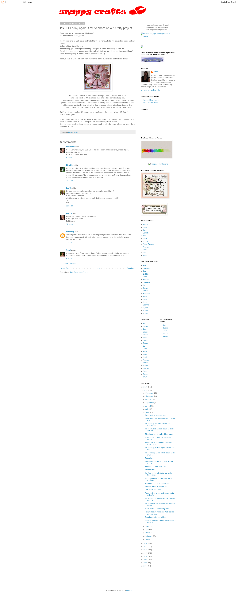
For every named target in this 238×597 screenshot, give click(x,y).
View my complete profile (150, 90)
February (149, 536)
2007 (146, 566)
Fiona (145, 227)
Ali (144, 323)
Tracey (145, 313)
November (149, 396)
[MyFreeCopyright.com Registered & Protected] (158, 36)
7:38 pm (69, 243)
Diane (145, 332)
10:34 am (69, 181)
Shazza (165, 334)
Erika (156, 72)
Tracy (145, 377)
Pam (145, 250)
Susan (145, 374)
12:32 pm (69, 206)
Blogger (129, 590)
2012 (146, 550)
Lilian (145, 239)
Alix (144, 265)
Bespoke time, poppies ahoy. (156, 415)
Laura (145, 302)
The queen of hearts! (153, 490)
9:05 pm (69, 259)
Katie (145, 296)
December (149, 393)
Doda (145, 277)
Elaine (145, 224)
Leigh (145, 357)
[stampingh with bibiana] (158, 164)
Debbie (146, 274)
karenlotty (70, 232)
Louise (145, 241)
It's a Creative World (150, 103)
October (148, 399)
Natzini (165, 328)
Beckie (145, 326)
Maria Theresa (148, 244)
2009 (146, 559)
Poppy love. (149, 458)
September (149, 403)
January (148, 539)
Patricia (69, 213)
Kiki (144, 236)
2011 (146, 553)
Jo (144, 346)
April (147, 530)
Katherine (146, 294)
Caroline (146, 268)
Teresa (165, 336)
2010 (146, 556)
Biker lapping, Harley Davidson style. (159, 434)
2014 (146, 543)
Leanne (146, 305)
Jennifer (146, 233)
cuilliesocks (71, 147)
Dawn (145, 329)
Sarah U (146, 366)
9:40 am (69, 158)
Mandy (145, 311)
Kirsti (145, 354)
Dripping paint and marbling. (156, 517)
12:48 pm (69, 224)
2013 (146, 547)
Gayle (145, 230)
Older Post (131, 268)
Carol (68, 250)
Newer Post (65, 268)
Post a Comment (69, 263)
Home (98, 268)
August (148, 406)
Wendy (145, 255)
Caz (144, 271)
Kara (145, 351)
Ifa (144, 285)
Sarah (145, 363)
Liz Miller (69, 165)
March (148, 533)
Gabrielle (146, 282)
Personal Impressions (151, 100)
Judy (145, 349)
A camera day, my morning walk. (157, 483)
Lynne (145, 308)
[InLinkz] (142, 46)
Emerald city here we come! (155, 467)
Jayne (145, 288)
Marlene (146, 247)
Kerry (145, 299)
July (147, 409)
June (147, 412)
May (147, 526)
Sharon (146, 368)
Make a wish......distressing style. (157, 509)
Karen (145, 291)
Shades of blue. (151, 470)
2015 (146, 390)
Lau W (68, 188)
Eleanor (146, 280)
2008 (146, 563)
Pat (144, 253)
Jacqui (145, 343)
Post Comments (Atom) (78, 272)
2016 (146, 387)
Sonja (145, 371)
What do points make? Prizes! (156, 487)
